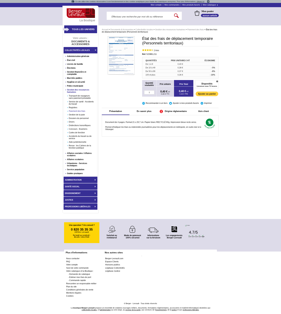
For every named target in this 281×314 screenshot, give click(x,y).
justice (174, 310)
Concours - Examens (78, 129)
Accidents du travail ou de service (80, 137)
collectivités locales (89, 310)
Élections (71, 68)
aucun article (210, 15)
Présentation (115, 111)
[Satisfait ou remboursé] (111, 228)
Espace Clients (112, 261)
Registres (73, 107)
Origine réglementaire (176, 111)
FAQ (68, 261)
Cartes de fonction (77, 132)
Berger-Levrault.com (114, 258)
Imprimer (208, 103)
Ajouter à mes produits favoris (186, 103)
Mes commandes (172, 5)
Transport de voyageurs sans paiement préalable (80, 97)
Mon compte (156, 5)
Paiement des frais (195, 29)
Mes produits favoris (191, 5)
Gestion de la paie (77, 115)
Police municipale (75, 86)
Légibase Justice (112, 271)
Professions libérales (77, 206)
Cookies (70, 296)
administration (105, 310)
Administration (73, 180)
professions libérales (191, 310)
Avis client (203, 111)
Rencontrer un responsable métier (81, 283)
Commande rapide (77, 280)
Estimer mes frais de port (80, 277)
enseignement (161, 310)
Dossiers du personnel (79, 118)
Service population (75, 169)
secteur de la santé (132, 310)
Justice (69, 200)
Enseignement (72, 193)
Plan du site (71, 287)
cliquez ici (200, 1)
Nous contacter (73, 258)
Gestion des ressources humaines (170, 29)
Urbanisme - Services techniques (77, 164)
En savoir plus (144, 111)
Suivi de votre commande (77, 268)
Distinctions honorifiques (80, 125)
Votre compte (72, 265)
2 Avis (156, 50)
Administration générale (78, 56)
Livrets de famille (75, 64)
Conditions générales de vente (79, 290)
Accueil (105, 29)
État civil (71, 60)
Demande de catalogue (79, 274)
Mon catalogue (209, 5)
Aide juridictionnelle (77, 142)
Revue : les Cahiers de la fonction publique (80, 146)
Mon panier (207, 11)
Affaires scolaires (75, 159)
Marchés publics (74, 78)
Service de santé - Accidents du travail (81, 103)
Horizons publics (112, 265)
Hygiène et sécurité (76, 82)
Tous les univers (83, 29)
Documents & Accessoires (121, 29)
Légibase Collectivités (115, 268)
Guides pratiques (75, 173)
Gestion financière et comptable (76, 73)
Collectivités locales (144, 29)
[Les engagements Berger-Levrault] (174, 228)
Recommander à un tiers (156, 103)
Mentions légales (73, 293)
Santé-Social (72, 186)
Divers (71, 122)
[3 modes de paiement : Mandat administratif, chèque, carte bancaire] (132, 228)
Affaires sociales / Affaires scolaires (79, 154)
